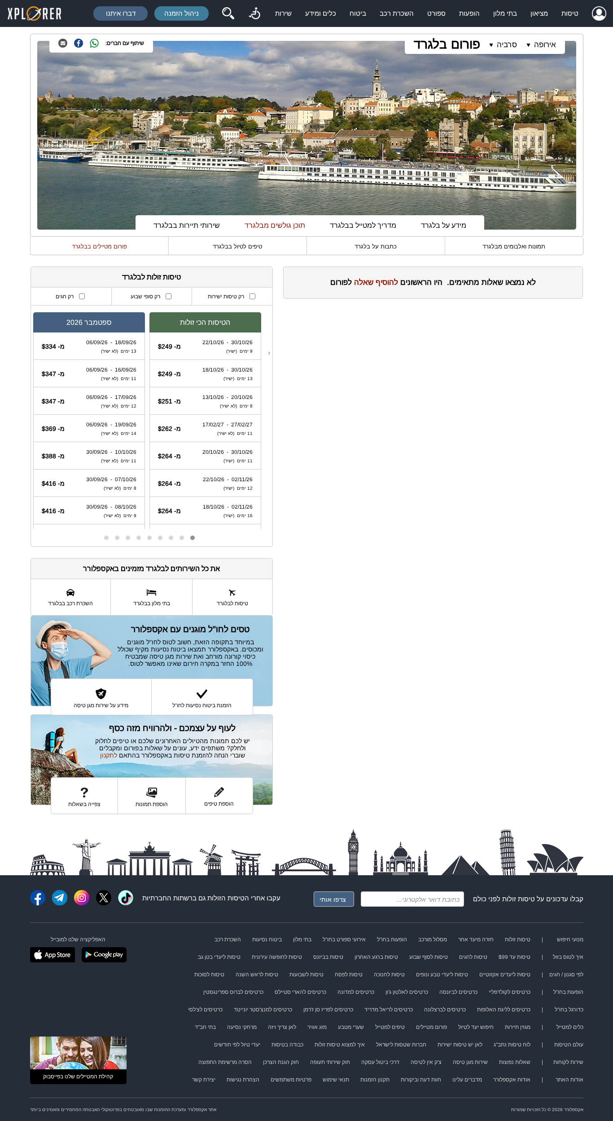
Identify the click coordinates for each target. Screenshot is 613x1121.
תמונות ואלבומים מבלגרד (513, 246)
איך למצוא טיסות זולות (340, 1044)
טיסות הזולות (226, 898)
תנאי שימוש (336, 1080)
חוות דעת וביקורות (421, 1080)
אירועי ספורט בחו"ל (344, 939)
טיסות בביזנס (328, 957)
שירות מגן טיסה (470, 1062)
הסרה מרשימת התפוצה (225, 1062)
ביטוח (358, 13)
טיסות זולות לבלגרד (151, 277)
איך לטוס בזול (568, 957)
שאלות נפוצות (514, 1062)
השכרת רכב (397, 13)
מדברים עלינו (467, 1080)
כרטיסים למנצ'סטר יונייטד (263, 1009)
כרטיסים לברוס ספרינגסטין (233, 992)
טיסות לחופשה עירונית (277, 957)
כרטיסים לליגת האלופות (503, 1009)
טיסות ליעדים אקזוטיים (504, 974)
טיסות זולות (518, 899)
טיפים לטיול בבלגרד (237, 246)
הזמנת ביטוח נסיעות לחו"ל (202, 705)
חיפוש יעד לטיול (476, 1027)
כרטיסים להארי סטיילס (300, 992)
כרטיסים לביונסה (458, 992)
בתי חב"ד (205, 1027)
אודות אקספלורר (511, 1080)
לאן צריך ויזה (282, 1027)
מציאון (539, 13)
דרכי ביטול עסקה (380, 1062)
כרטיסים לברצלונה (445, 1009)
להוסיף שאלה (376, 282)
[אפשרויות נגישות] (254, 13)
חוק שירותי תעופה (330, 1062)
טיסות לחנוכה (389, 974)
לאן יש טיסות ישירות (460, 1044)
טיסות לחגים (473, 957)
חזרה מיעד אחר (476, 939)
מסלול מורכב (432, 939)
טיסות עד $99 (514, 957)
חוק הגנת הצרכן (281, 1062)
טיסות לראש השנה (257, 974)
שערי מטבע (351, 1027)
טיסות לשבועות (306, 974)
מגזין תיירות (517, 1027)
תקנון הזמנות (375, 1080)
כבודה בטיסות (287, 1044)
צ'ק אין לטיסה (426, 1062)
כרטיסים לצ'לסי (205, 1009)
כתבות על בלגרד (376, 246)
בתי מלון (505, 13)
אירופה (545, 44)
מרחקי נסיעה (242, 1027)
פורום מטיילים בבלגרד (99, 246)
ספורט (436, 13)
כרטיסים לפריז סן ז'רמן (328, 1009)
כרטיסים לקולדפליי (509, 992)
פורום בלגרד (447, 44)
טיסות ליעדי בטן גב (219, 957)
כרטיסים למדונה (355, 992)
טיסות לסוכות (209, 974)
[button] (192, 537)
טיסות (569, 13)
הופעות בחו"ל (392, 939)
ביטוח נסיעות (267, 939)
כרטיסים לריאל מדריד (388, 1009)
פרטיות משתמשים (291, 1080)
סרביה (507, 44)
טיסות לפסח (349, 974)
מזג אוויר (317, 1027)
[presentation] (269, 352)
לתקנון (108, 755)
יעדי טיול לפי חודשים (237, 1044)
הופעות (469, 13)
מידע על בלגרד (443, 225)
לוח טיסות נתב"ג (512, 1044)
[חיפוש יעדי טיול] (228, 13)
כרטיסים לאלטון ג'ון (406, 992)
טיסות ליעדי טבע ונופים (442, 974)
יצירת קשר (203, 1080)
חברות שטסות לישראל (401, 1044)
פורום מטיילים (431, 1027)
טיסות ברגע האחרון (376, 957)
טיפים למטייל (390, 1027)
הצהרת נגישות (243, 1080)
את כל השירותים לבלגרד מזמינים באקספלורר (151, 568)
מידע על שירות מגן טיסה (101, 705)
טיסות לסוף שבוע (428, 957)
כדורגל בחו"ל (569, 1009)
